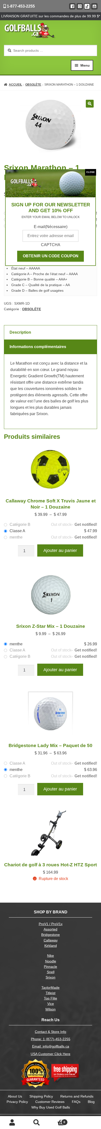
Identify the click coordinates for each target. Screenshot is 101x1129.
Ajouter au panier (60, 550)
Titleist (50, 993)
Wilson (50, 1009)
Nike (50, 956)
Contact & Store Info (50, 1032)
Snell (50, 972)
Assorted (50, 929)
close (90, 172)
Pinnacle (50, 967)
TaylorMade (50, 987)
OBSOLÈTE (33, 84)
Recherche (37, 1122)
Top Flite (50, 998)
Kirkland (50, 946)
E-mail (50, 227)
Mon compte (12, 1122)
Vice (50, 1004)
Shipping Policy (41, 1096)
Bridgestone (50, 935)
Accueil (15, 84)
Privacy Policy (17, 1102)
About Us (15, 1096)
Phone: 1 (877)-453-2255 (50, 1039)
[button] (90, 104)
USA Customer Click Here (50, 1054)
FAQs (76, 1102)
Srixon (50, 977)
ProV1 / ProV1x (51, 924)
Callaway (51, 940)
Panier (57, 1120)
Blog (91, 1102)
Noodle (50, 961)
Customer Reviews (49, 1102)
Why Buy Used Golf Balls (50, 1107)
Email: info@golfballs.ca (50, 1046)
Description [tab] (20, 332)
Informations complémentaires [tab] (38, 347)
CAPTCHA (50, 245)
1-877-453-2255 (20, 6)
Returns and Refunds (76, 1096)
